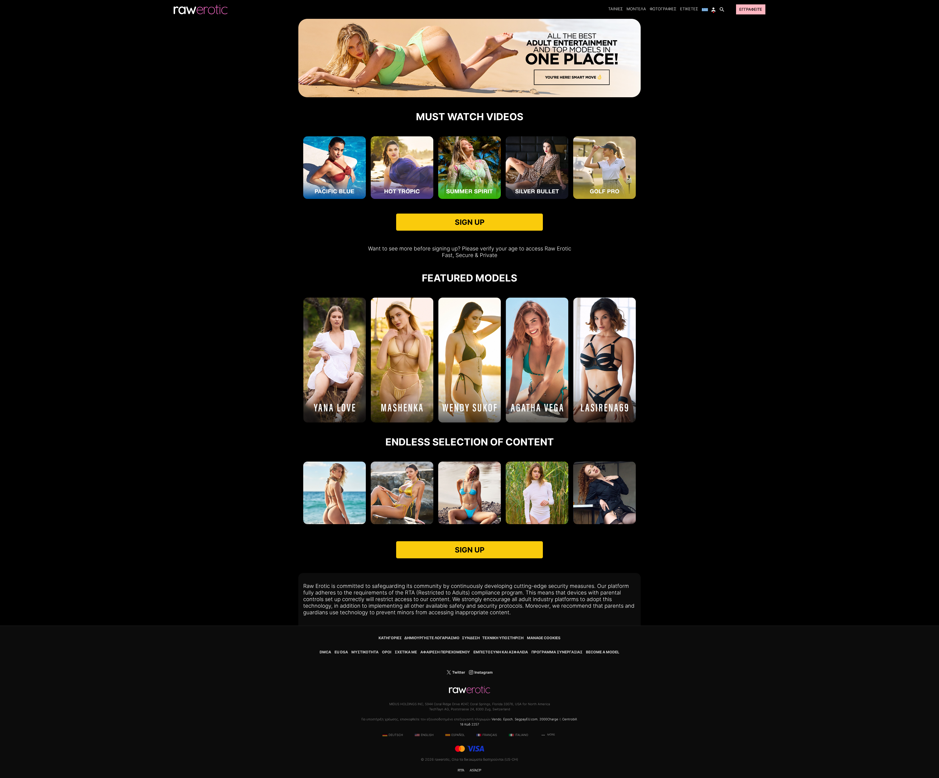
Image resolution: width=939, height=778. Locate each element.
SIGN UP (469, 222)
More (551, 734)
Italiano (521, 735)
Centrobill (569, 719)
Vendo (496, 719)
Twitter (458, 672)
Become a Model (602, 652)
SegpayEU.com (526, 719)
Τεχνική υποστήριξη (503, 638)
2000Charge (548, 719)
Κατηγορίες (390, 638)
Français (489, 735)
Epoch (508, 719)
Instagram (483, 672)
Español (458, 735)
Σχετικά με (406, 652)
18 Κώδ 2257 (469, 724)
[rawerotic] (200, 9)
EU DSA (341, 652)
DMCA (325, 652)
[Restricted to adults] (464, 770)
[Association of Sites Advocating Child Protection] (475, 770)
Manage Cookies (543, 638)
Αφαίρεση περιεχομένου (445, 652)
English (427, 735)
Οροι (386, 652)
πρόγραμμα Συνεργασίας (556, 652)
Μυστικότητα (365, 652)
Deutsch (396, 735)
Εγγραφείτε (750, 9)
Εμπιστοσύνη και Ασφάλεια (500, 652)
